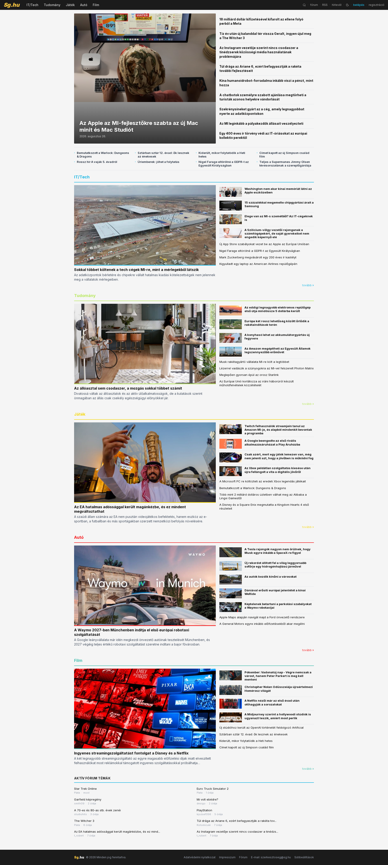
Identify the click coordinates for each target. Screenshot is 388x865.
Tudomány (52, 5)
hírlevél (337, 5)
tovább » (308, 285)
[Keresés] (304, 5)
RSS (325, 5)
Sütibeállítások (304, 857)
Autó (83, 5)
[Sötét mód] (347, 5)
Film (96, 5)
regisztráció (376, 5)
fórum (314, 5)
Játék (70, 5)
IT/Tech (32, 5)
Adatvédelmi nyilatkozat (200, 857)
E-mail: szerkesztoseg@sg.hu (271, 857)
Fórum (243, 857)
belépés (358, 5)
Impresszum (227, 857)
